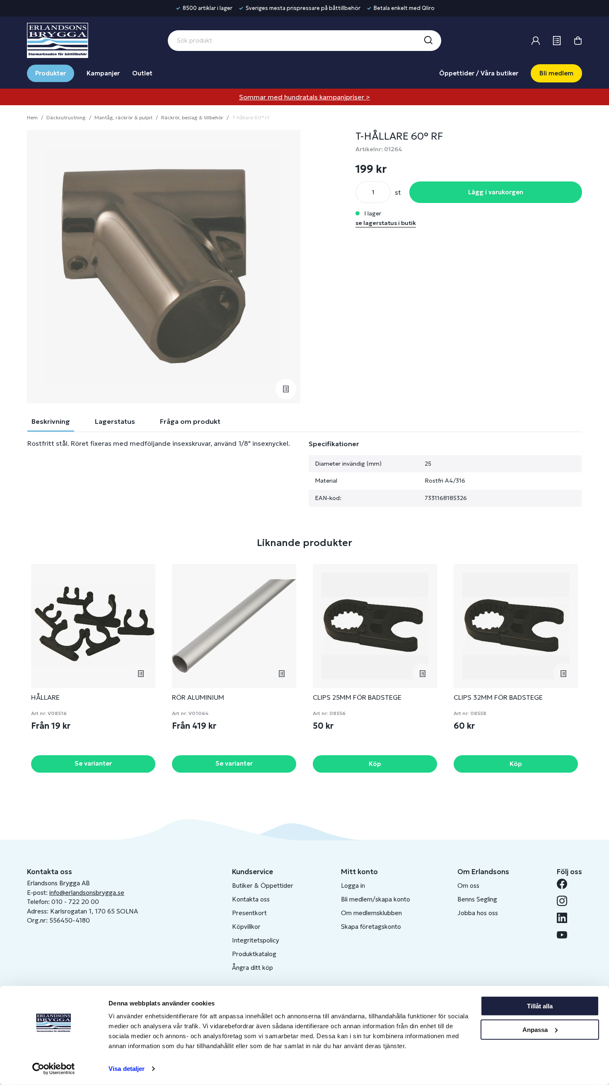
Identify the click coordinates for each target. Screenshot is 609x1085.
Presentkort (249, 913)
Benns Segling (477, 899)
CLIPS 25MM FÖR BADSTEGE (357, 697)
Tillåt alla (540, 1006)
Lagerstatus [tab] (115, 421)
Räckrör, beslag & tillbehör (192, 117)
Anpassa (535, 1029)
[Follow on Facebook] (565, 883)
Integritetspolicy (255, 940)
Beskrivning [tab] (50, 421)
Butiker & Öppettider (262, 885)
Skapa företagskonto (371, 926)
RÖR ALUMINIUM (198, 697)
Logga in (353, 885)
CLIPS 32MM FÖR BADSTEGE (498, 697)
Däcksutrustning (66, 117)
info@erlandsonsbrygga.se (86, 893)
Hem (32, 117)
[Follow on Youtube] (565, 934)
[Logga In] (536, 40)
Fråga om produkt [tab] (190, 421)
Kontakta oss (251, 899)
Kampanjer (103, 73)
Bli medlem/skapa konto (375, 899)
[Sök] (428, 40)
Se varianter (93, 763)
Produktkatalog (254, 954)
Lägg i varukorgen (495, 192)
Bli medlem (556, 73)
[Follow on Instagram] (565, 900)
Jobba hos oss (477, 913)
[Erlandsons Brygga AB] (57, 39)
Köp (375, 764)
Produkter (50, 73)
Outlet (142, 73)
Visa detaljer (127, 1068)
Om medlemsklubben (371, 913)
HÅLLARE (45, 697)
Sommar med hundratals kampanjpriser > (304, 97)
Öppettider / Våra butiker (478, 73)
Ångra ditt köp (252, 967)
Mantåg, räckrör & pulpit (123, 117)
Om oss (468, 885)
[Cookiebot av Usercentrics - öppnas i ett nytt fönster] (53, 1069)
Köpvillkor (246, 926)
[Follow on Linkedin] (565, 917)
